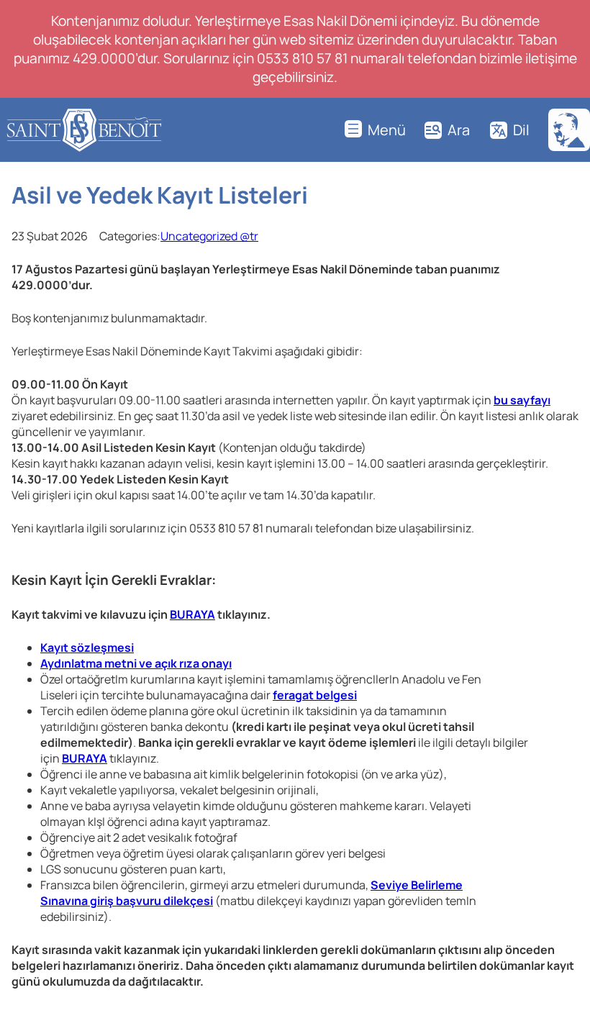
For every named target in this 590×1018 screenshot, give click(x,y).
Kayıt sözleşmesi (87, 647)
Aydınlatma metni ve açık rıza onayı (136, 663)
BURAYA (192, 614)
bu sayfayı (522, 400)
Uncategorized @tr (209, 236)
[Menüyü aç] (375, 130)
